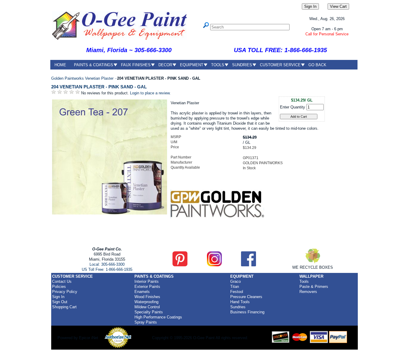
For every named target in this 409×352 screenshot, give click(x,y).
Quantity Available (185, 167)
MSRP (176, 137)
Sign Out (59, 302)
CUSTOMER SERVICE (280, 65)
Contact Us (62, 281)
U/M (174, 142)
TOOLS (217, 65)
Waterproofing (146, 302)
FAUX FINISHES (136, 65)
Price (175, 147)
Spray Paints (145, 322)
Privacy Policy (64, 291)
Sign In (58, 296)
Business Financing (247, 312)
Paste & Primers (313, 286)
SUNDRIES (242, 65)
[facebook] (248, 265)
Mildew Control (147, 307)
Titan (234, 286)
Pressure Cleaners (246, 296)
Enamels (142, 291)
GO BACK (317, 65)
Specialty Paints (148, 312)
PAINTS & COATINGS (93, 65)
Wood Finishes (147, 296)
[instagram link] (214, 265)
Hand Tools (240, 302)
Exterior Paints (147, 286)
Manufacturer (181, 162)
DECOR (165, 65)
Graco (235, 281)
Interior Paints (146, 281)
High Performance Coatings (158, 317)
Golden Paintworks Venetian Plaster (83, 78)
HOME (60, 65)
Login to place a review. (150, 93)
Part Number (181, 157)
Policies (59, 286)
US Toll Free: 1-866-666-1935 (107, 269)
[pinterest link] (179, 265)
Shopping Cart (64, 307)
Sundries (238, 307)
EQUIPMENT (191, 65)
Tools (304, 281)
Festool (236, 291)
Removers (308, 291)
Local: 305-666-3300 (107, 264)
